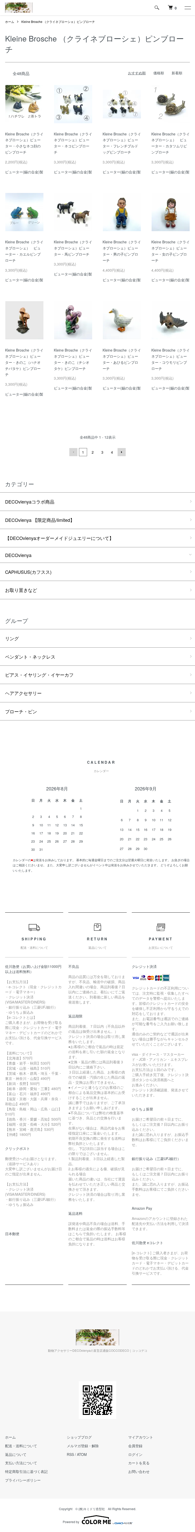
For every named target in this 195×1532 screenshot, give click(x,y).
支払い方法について (21, 1462)
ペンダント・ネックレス (30, 656)
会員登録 (135, 1445)
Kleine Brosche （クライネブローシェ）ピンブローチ (58, 21)
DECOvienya (18, 555)
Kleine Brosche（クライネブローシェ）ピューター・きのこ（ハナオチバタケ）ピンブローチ (24, 362)
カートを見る (139, 1462)
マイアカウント (140, 1437)
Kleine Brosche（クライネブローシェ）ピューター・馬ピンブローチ (73, 248)
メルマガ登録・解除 (83, 1445)
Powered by (71, 1522)
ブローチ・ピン (21, 711)
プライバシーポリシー (23, 1480)
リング (12, 638)
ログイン (135, 1454)
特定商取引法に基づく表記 (26, 1471)
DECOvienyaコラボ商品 (29, 501)
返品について (15, 1454)
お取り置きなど (21, 590)
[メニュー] (187, 7)
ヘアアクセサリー (23, 693)
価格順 (158, 72)
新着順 (177, 72)
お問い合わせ (139, 1471)
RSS (70, 1454)
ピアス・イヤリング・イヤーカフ (39, 674)
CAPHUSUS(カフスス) (28, 571)
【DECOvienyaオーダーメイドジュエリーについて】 (59, 538)
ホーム (9, 21)
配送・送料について (21, 1445)
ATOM (82, 1454)
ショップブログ (79, 1437)
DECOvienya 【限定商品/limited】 (40, 520)
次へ (122, 452)
